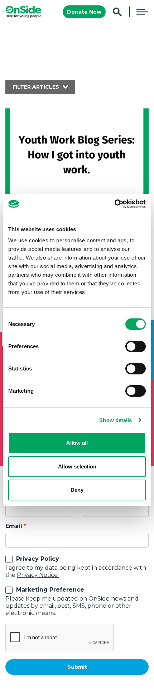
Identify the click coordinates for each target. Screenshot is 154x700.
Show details (115, 420)
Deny (77, 490)
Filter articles (36, 87)
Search (117, 12)
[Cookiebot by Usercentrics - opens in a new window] (114, 204)
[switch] (135, 346)
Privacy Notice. (38, 574)
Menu (142, 12)
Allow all (77, 443)
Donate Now (84, 12)
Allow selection (77, 466)
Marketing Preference (50, 589)
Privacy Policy (37, 558)
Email (13, 526)
